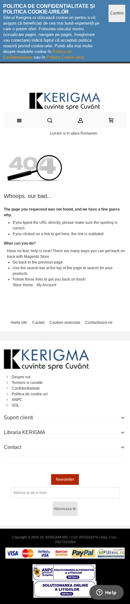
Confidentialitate (26, 388)
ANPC (17, 400)
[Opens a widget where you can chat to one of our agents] (106, 593)
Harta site (19, 322)
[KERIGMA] (65, 101)
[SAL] (64, 567)
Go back (20, 262)
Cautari (38, 322)
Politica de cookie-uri (30, 394)
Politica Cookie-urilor (65, 57)
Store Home (23, 285)
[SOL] (65, 584)
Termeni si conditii (27, 382)
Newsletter (65, 479)
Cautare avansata (65, 322)
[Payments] (65, 550)
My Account (46, 285)
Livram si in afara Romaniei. (74, 133)
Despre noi (21, 377)
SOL (15, 405)
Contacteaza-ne (99, 322)
